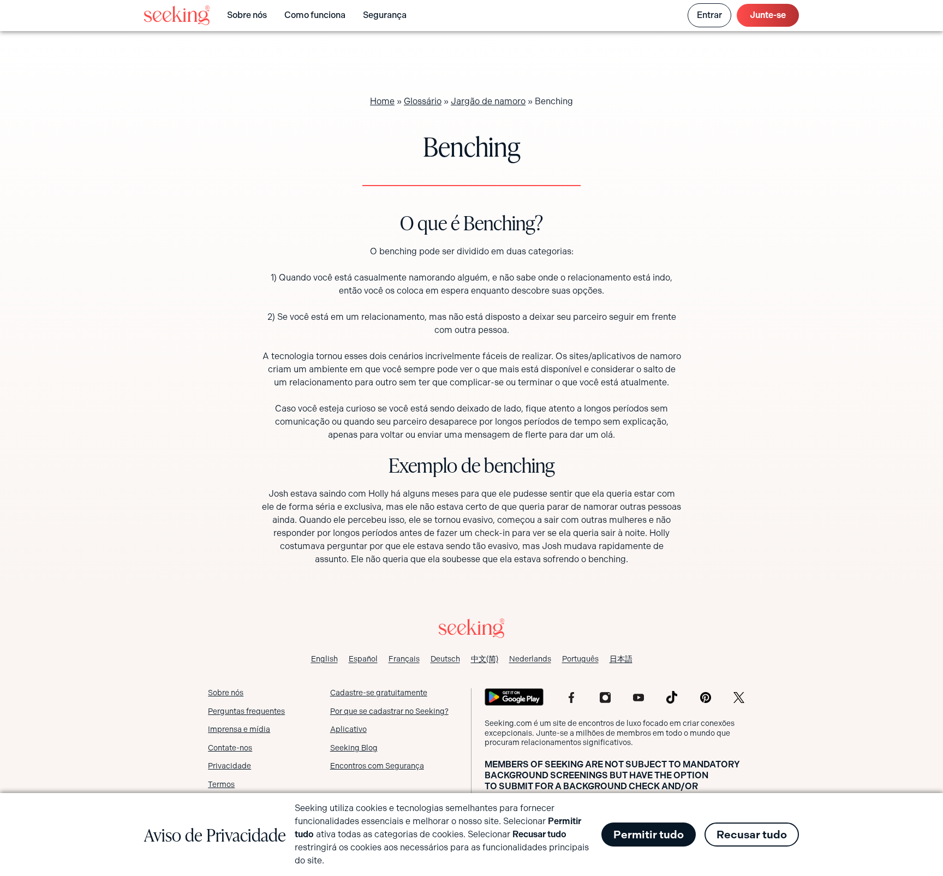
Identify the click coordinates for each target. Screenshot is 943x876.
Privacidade (229, 765)
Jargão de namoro (488, 101)
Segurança (385, 15)
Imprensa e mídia (239, 729)
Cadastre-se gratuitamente (378, 692)
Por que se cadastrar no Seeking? (389, 711)
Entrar (709, 15)
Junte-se (768, 15)
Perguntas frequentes (246, 711)
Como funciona (314, 15)
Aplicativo (348, 729)
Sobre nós (247, 15)
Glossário (422, 101)
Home (382, 101)
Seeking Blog (354, 747)
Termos (221, 784)
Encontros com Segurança (377, 765)
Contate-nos (230, 747)
